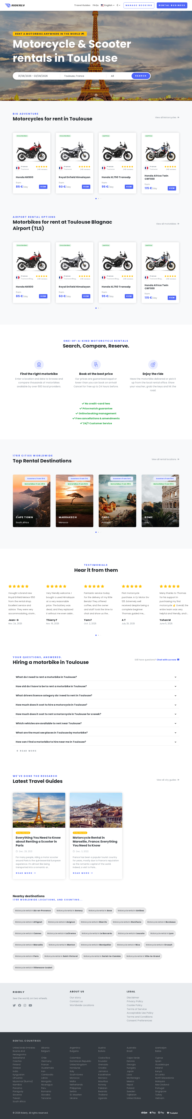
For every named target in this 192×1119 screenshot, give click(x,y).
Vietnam (159, 1098)
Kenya (158, 1071)
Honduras (75, 1067)
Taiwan (16, 1098)
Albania (45, 1047)
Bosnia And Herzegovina (19, 1053)
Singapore (160, 1091)
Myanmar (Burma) (23, 1081)
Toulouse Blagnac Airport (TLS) (34, 279)
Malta (73, 1081)
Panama (17, 1088)
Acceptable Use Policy (140, 1013)
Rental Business (172, 5)
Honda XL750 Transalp (116, 177)
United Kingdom (78, 1064)
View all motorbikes (166, 223)
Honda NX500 (24, 177)
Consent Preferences (139, 1020)
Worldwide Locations (82, 1005)
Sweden (131, 1091)
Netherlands (76, 1084)
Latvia (44, 1077)
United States (134, 1098)
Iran (43, 1071)
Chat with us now (167, 659)
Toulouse (25, 169)
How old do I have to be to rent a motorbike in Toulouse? (51, 686)
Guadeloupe (162, 1064)
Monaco (102, 1077)
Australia (131, 1047)
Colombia (75, 1057)
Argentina (75, 1047)
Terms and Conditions (140, 1016)
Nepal (130, 1084)
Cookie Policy (134, 1005)
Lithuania (17, 1077)
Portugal (159, 1088)
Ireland (159, 1067)
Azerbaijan (160, 1047)
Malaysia (160, 1081)
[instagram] (25, 1005)
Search (141, 76)
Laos (129, 1074)
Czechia (17, 1061)
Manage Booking (139, 5)
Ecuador (102, 1061)
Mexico (130, 1081)
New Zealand (162, 1084)
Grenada (103, 1064)
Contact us (76, 1001)
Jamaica (103, 1071)
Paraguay (18, 1091)
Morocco (75, 1077)
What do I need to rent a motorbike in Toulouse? (46, 677)
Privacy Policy (135, 1001)
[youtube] (30, 1005)
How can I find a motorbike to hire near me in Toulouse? (51, 742)
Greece (17, 1067)
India (15, 1071)
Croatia (102, 1067)
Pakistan (102, 1088)
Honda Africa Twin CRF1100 (156, 177)
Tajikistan (131, 1094)
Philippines (75, 1088)
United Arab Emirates (24, 1047)
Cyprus (159, 1057)
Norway (102, 1084)
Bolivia (101, 1051)
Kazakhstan (104, 1074)
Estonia (131, 1061)
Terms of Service (137, 1009)
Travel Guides (82, 5)
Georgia (131, 1064)
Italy (72, 1071)
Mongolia (46, 1081)
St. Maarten (76, 1094)
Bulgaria (74, 1051)
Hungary (131, 1067)
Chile (43, 1057)
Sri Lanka (160, 1074)
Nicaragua (46, 1084)
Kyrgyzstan (18, 1074)
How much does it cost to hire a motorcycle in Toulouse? (51, 704)
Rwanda (102, 1091)
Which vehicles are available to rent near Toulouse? (49, 723)
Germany (46, 1061)
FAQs (96, 5)
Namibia (17, 1084)
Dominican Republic (80, 1061)
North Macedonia (164, 1077)
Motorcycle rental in (33, 910)
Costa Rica (104, 1057)
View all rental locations (164, 459)
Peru (43, 1088)
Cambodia (47, 1074)
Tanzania (46, 1098)
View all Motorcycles (165, 117)
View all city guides (166, 779)
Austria (102, 1047)
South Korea (76, 1074)
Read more (28, 751)
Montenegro (133, 1077)
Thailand (102, 1094)
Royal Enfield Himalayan (74, 177)
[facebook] (19, 1005)
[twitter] (14, 1005)
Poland (130, 1088)
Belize (158, 1051)
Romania (46, 1091)
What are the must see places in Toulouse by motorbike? (52, 732)
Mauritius (103, 1081)
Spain (158, 1061)
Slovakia (45, 1094)
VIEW (43, 186)
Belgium (45, 1051)
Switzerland (19, 1057)
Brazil (129, 1051)
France (45, 1064)
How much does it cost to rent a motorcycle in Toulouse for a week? (58, 714)
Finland (16, 1064)
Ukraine (74, 1098)
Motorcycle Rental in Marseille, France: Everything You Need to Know (95, 842)
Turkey (158, 1094)
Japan (130, 1071)
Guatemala (47, 1067)
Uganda (102, 1098)
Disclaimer (133, 997)
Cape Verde (133, 1057)
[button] (96, 198)
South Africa (19, 1101)
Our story (75, 997)
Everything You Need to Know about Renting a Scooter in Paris (38, 842)
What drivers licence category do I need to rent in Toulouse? (54, 695)
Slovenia (17, 1094)
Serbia (73, 1091)
